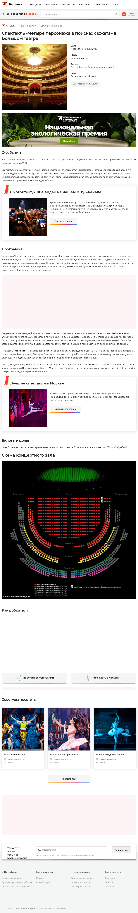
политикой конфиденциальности (82, 855)
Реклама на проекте (132, 14)
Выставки (84, 4)
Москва (40, 878)
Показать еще (69, 778)
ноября (11, 159)
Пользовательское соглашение (17, 886)
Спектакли (101, 4)
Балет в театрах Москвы (52, 26)
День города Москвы (81, 886)
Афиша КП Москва (15, 26)
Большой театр (79, 57)
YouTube (109, 882)
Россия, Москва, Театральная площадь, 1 (92, 67)
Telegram (109, 886)
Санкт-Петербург (44, 882)
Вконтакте (110, 878)
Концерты (52, 4)
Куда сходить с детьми (82, 878)
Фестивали (68, 4)
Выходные (36, 4)
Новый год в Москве (81, 882)
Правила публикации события (17, 882)
